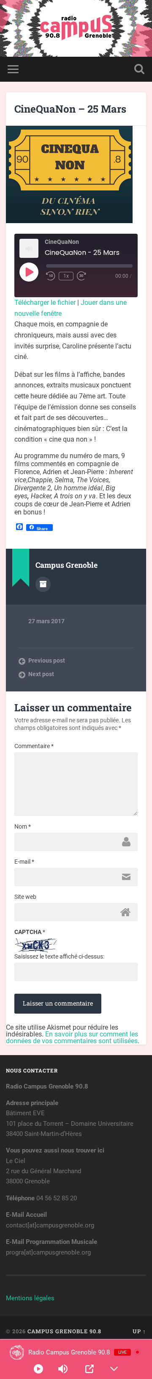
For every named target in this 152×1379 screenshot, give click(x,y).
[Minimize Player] (114, 1369)
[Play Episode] (28, 272)
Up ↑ (139, 1331)
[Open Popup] (89, 1369)
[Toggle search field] (139, 69)
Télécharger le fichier (45, 302)
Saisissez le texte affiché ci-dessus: (59, 956)
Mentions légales (30, 1298)
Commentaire (34, 746)
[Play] (38, 1369)
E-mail (24, 862)
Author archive (43, 584)
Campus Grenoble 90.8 (64, 1331)
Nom (22, 826)
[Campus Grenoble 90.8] (76, 28)
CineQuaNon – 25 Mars (70, 109)
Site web (25, 897)
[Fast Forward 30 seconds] (81, 276)
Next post (41, 674)
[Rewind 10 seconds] (50, 276)
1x (66, 276)
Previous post (46, 660)
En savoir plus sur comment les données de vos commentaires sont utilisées (72, 1037)
